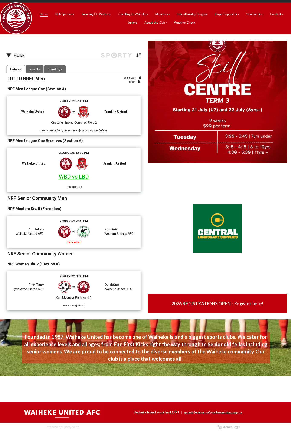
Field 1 (87, 297)
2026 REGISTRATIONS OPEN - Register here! (217, 303)
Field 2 (92, 122)
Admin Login (231, 427)
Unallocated (74, 187)
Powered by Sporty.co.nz (62, 427)
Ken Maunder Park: (69, 297)
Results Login (130, 78)
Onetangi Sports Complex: (69, 122)
